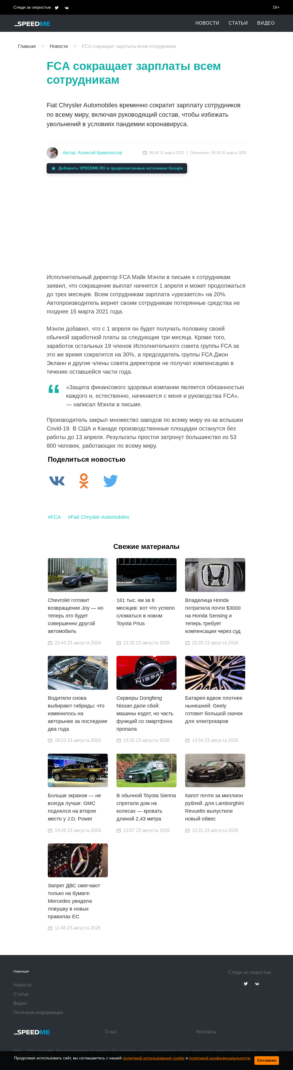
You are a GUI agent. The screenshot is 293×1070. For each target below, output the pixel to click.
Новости (207, 23)
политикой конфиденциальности (219, 1058)
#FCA (54, 517)
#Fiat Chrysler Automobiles (98, 517)
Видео (266, 23)
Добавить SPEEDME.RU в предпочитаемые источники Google (120, 168)
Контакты (206, 1031)
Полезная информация (38, 1012)
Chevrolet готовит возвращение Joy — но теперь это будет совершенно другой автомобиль (75, 615)
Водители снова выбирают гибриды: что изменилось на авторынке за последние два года (77, 713)
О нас (111, 1031)
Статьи (238, 23)
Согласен (266, 1060)
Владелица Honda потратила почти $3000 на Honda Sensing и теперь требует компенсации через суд (213, 615)
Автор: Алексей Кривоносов (92, 152)
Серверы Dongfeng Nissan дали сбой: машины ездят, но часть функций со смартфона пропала (144, 713)
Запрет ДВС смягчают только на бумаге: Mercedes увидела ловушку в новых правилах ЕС (74, 901)
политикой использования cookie (154, 1058)
